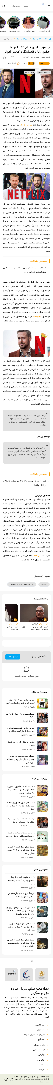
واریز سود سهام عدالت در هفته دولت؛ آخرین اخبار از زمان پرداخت (20, 834)
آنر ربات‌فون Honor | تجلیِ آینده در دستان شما (44, 31)
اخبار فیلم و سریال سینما (34, 1034)
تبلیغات (42, 1070)
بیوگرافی (41, 1054)
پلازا (46, 39)
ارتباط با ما (41, 1060)
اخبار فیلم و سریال (22, 39)
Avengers (37, 316)
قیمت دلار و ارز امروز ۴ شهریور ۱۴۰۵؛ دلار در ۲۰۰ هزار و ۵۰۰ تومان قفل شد (20, 927)
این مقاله (36, 555)
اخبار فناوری (40, 1025)
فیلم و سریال (37, 39)
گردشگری (41, 1039)
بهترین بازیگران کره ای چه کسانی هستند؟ (21, 744)
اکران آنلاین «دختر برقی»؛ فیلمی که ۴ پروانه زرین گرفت (21, 895)
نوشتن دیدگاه (13, 656)
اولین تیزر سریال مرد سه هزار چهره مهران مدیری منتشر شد (35, 628)
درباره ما (42, 1065)
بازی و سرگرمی (39, 1050)
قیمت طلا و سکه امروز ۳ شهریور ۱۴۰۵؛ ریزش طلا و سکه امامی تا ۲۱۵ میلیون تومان (21, 790)
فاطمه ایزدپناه (45, 57)
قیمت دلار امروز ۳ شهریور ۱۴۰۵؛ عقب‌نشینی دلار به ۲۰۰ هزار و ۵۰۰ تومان (20, 806)
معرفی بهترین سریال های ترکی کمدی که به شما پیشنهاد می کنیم (20, 702)
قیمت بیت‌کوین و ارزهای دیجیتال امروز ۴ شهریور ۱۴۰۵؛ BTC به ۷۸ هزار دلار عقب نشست (20, 911)
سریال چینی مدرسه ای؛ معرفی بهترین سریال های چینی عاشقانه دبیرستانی (21, 759)
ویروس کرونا (26, 125)
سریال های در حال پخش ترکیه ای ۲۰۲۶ (20, 716)
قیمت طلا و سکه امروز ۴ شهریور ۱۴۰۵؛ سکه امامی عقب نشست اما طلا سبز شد (21, 943)
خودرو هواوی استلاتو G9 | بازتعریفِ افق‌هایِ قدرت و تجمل (14, 31)
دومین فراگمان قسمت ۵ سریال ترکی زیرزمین (29, 31)
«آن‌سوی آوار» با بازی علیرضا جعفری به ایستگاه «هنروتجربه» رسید (21, 881)
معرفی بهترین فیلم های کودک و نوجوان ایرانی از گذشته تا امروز (21, 730)
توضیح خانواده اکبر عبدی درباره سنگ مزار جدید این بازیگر (21, 820)
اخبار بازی (41, 1030)
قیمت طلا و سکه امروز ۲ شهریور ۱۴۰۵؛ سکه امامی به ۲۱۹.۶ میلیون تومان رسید (20, 850)
